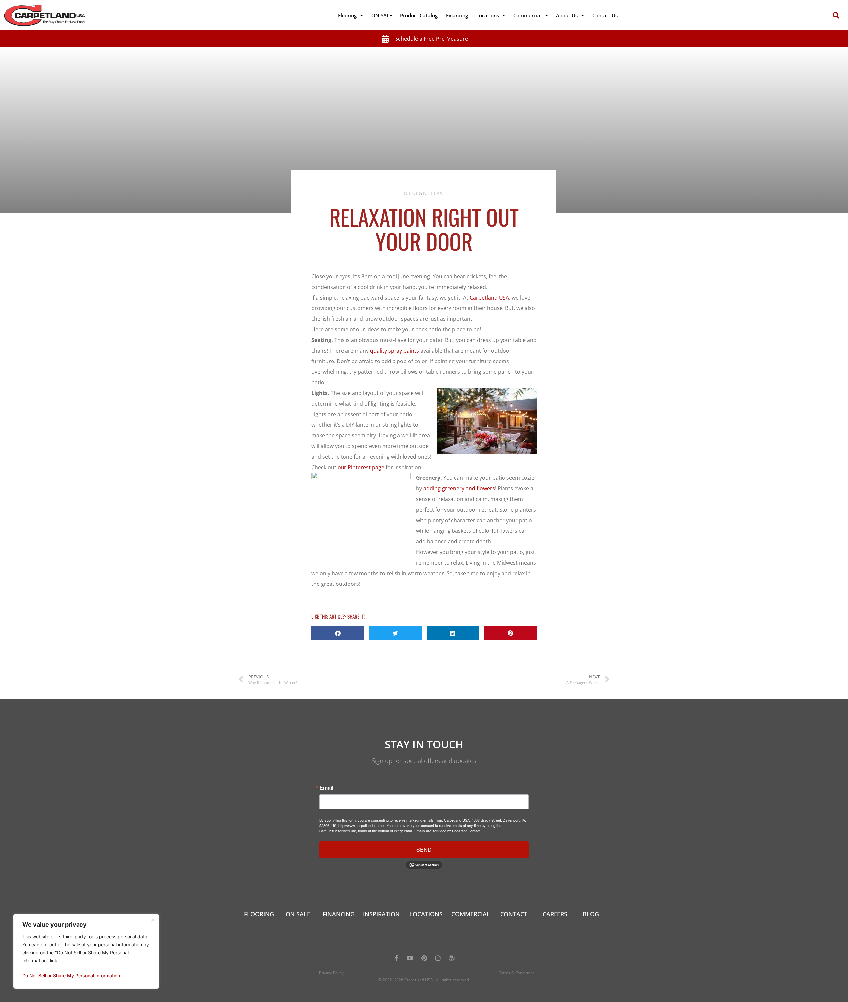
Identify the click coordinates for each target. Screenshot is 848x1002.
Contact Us (605, 15)
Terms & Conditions (517, 972)
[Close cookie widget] (152, 920)
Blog (591, 914)
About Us (567, 15)
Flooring (347, 15)
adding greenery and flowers (459, 488)
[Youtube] (410, 958)
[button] (836, 15)
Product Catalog (419, 15)
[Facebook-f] (396, 958)
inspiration (381, 914)
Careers (555, 914)
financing (339, 914)
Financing (457, 15)
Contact (513, 914)
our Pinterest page (361, 467)
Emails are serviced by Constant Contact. (447, 830)
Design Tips (424, 193)
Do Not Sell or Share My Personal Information (71, 975)
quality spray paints (394, 350)
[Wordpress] (452, 958)
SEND (424, 849)
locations (426, 914)
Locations (487, 15)
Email (326, 787)
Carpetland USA (489, 297)
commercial (470, 914)
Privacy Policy (331, 972)
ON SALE (381, 15)
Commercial (527, 15)
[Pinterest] (424, 958)
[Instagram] (438, 958)
